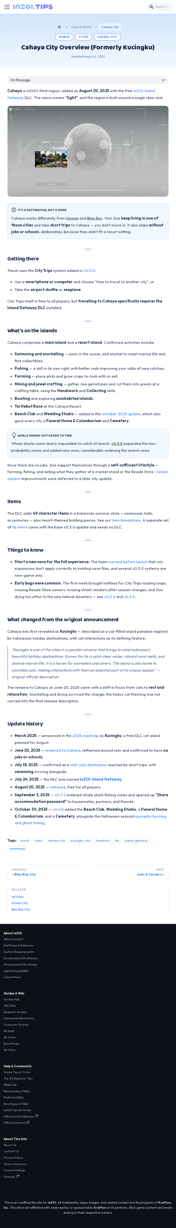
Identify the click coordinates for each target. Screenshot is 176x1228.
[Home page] (59, 27)
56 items (19, 527)
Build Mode (11, 1043)
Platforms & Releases (18, 945)
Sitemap (9, 1176)
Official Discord (14, 1122)
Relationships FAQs (17, 1091)
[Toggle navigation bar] (7, 6)
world (64, 37)
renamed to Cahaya (62, 750)
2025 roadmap (85, 735)
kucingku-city (80, 840)
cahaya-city (107, 37)
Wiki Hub (10, 1005)
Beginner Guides (15, 1012)
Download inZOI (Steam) (21, 958)
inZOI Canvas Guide (17, 1110)
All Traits (10, 1037)
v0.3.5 (116, 443)
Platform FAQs (14, 1097)
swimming (17, 849)
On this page (20, 80)
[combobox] (159, 7)
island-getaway (136, 840)
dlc (117, 840)
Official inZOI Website (19, 1116)
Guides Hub (12, 999)
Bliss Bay (94, 218)
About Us (10, 1145)
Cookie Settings (14, 1170)
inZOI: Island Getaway (100, 779)
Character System (16, 1024)
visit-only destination (88, 764)
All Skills (9, 1031)
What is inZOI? (14, 939)
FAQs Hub (10, 1085)
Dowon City (20, 903)
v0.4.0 (58, 809)
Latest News (12, 977)
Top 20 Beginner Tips (18, 1078)
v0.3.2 (109, 596)
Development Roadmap (20, 964)
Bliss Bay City (21, 909)
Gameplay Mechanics (19, 1018)
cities (83, 37)
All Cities (18, 897)
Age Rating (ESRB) (16, 971)
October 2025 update (121, 413)
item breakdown (126, 520)
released (57, 787)
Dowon (72, 218)
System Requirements (19, 952)
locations (103, 840)
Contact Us (11, 1151)
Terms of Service (15, 1164)
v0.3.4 (129, 596)
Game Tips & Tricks (17, 1072)
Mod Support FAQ (16, 1104)
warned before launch (128, 561)
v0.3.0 (89, 270)
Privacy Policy (13, 1157)
